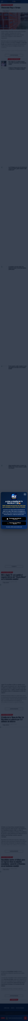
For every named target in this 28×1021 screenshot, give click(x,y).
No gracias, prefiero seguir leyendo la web (14, 526)
